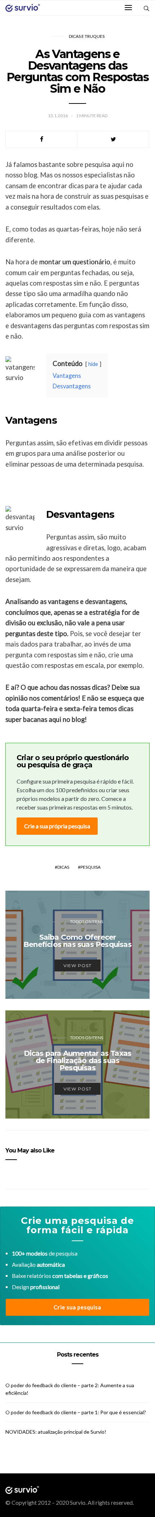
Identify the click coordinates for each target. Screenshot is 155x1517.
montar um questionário (74, 262)
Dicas (63, 867)
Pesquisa (90, 867)
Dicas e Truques (87, 36)
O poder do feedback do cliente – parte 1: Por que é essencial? (75, 1412)
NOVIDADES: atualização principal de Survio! (55, 1432)
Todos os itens (86, 921)
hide (93, 364)
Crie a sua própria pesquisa (57, 826)
